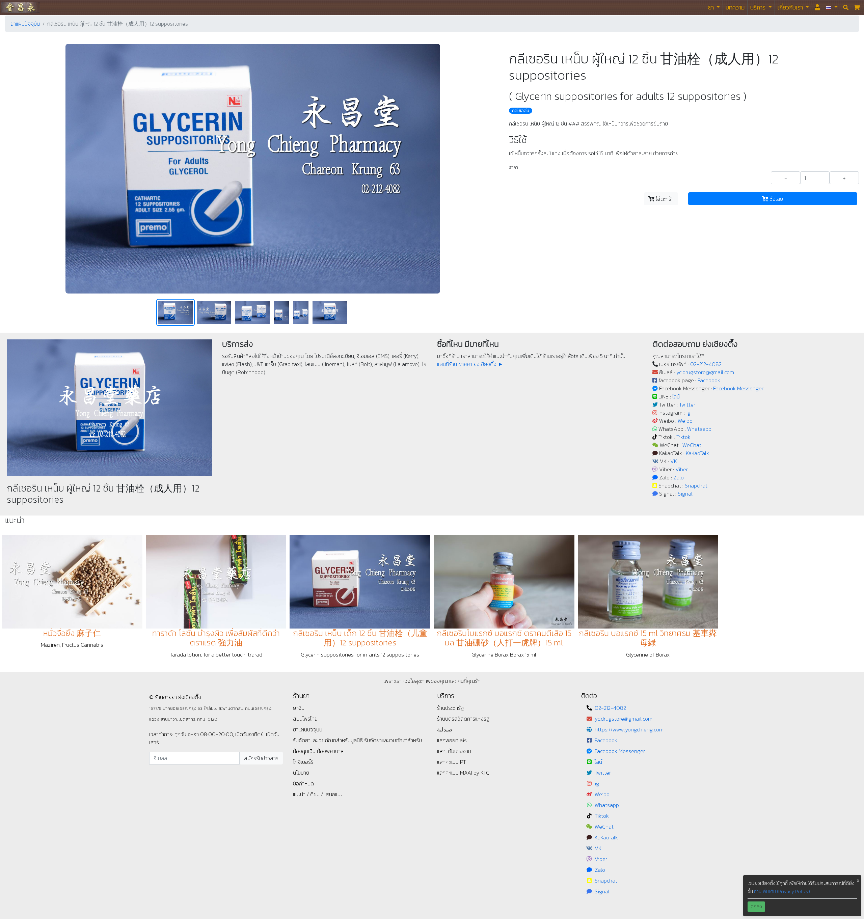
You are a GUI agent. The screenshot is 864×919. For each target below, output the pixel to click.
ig (688, 413)
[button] (831, 7)
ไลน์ (676, 396)
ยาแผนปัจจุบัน (25, 24)
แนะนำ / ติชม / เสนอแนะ (317, 794)
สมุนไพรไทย (305, 719)
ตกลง (756, 906)
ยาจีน (298, 708)
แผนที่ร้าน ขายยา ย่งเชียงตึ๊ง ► (470, 364)
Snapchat (696, 485)
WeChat (691, 445)
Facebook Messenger (738, 388)
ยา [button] (711, 7)
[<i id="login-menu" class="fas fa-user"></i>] (817, 7)
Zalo (678, 477)
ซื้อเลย (775, 199)
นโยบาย (301, 773)
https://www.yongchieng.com (629, 729)
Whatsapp (699, 429)
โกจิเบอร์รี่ (303, 762)
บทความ (735, 7)
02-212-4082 (706, 364)
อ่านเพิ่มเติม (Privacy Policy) (782, 891)
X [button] (858, 880)
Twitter (687, 404)
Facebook (709, 380)
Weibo (685, 421)
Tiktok (683, 437)
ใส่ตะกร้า (664, 199)
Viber (681, 469)
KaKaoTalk (697, 453)
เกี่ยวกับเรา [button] (791, 7)
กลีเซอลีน (520, 111)
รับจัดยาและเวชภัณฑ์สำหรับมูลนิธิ (328, 740)
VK (673, 461)
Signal (685, 494)
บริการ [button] (758, 7)
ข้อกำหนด (303, 783)
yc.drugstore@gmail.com (705, 372)
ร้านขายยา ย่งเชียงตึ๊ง (20, 7)
